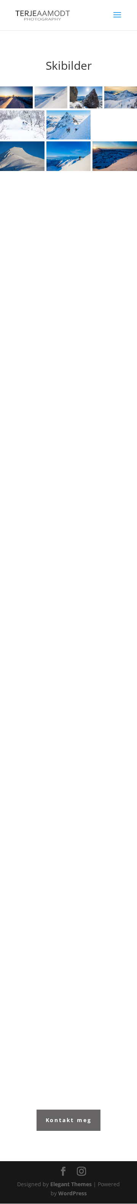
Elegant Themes (71, 1184)
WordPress (72, 1193)
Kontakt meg (69, 1120)
